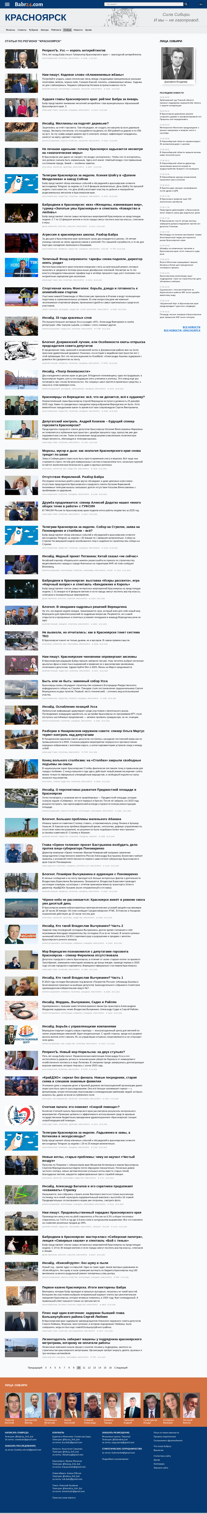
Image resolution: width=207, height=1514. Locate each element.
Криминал (62, 249)
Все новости (191, 327)
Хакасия (93, 836)
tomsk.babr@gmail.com (73, 1491)
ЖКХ (60, 280)
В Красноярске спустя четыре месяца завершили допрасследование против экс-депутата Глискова (180, 223)
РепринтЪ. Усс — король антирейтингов (74, 50)
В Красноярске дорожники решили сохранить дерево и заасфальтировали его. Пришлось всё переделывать (181, 116)
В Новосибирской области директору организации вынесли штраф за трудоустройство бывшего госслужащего (179, 166)
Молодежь (64, 309)
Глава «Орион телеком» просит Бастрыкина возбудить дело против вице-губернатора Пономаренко (89, 846)
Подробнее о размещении (115, 1459)
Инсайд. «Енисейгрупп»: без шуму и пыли (75, 1263)
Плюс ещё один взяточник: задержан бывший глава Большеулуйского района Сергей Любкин (83, 1314)
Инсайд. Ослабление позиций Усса (69, 706)
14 (99, 1368)
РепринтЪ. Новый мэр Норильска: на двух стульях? (83, 1052)
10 (78, 1368)
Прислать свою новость (64, 1498)
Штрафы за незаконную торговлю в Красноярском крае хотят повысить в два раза (180, 251)
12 (89, 1368)
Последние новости (172, 93)
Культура (62, 226)
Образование (78, 389)
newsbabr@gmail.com (25, 1439)
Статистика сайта (162, 1456)
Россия (104, 249)
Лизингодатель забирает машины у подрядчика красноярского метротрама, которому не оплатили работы (92, 1341)
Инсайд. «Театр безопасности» (66, 371)
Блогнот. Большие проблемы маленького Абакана (81, 819)
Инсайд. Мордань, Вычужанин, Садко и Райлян (79, 1002)
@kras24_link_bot (71, 1464)
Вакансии (158, 1450)
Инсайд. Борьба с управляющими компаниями (79, 1026)
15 (105, 1368)
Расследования (60, 1099)
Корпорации (64, 89)
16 (110, 1368)
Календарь (159, 1464)
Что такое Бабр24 (162, 1446)
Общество (63, 196)
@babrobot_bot (120, 1439)
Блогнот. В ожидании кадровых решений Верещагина (84, 607)
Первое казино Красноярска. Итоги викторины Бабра (84, 1287)
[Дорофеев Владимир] (177, 64)
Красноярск (73, 58)
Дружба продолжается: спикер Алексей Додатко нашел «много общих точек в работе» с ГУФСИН (91, 504)
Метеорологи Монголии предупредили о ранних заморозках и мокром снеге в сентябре (179, 130)
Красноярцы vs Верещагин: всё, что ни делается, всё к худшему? (93, 397)
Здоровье (67, 167)
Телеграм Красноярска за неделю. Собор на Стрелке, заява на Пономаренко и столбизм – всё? (91, 528)
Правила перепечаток (165, 1436)
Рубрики (33, 30)
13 (94, 1368)
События (71, 226)
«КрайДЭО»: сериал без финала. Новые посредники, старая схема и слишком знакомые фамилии (89, 1079)
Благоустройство (69, 141)
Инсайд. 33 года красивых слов (67, 317)
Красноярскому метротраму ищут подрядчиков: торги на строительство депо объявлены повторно (180, 278)
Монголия (91, 309)
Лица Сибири (171, 41)
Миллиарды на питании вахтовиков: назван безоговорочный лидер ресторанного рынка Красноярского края (181, 237)
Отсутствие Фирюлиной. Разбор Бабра (73, 477)
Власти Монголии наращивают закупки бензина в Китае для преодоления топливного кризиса (178, 265)
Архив (88, 30)
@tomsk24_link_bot (72, 1488)
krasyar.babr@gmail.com (74, 1467)
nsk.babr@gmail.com (72, 1479)
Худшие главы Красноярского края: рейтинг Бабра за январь (90, 99)
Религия (72, 698)
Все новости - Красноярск (182, 330)
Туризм (56, 781)
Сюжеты (22, 30)
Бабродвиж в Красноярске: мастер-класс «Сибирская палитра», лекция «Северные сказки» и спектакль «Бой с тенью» (92, 1238)
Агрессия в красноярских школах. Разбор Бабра (80, 234)
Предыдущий (35, 1368)
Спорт (83, 309)
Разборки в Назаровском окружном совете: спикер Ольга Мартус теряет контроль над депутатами (93, 732)
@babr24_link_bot (24, 1436)
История (62, 1305)
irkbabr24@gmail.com (72, 1455)
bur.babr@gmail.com (72, 1442)
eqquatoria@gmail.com (123, 1442)
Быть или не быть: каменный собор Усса (75, 681)
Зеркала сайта (161, 1468)
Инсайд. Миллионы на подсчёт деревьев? (75, 123)
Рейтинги (56, 30)
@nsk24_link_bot (71, 1476)
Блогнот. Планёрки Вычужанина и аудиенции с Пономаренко (90, 874)
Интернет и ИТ (82, 866)
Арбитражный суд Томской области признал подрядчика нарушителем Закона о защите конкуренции (180, 103)
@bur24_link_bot (71, 1439)
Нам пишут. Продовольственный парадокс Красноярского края (91, 1212)
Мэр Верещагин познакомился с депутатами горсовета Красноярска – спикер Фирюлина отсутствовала (85, 953)
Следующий (120, 1368)
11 (84, 1368)
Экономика (88, 570)
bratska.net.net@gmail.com (28, 1450)
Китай (110, 570)
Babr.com (29, 4)
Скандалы (75, 89)
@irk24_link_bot (71, 1452)
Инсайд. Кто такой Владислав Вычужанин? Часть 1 (82, 977)
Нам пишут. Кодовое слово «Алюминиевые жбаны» (83, 74)
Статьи (67, 30)
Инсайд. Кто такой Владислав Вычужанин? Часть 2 (82, 926)
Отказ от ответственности (166, 1433)
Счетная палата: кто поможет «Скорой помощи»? (81, 1107)
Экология (85, 89)
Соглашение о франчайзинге (168, 1440)
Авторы (45, 30)
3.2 (22, 1508)
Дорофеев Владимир (175, 82)
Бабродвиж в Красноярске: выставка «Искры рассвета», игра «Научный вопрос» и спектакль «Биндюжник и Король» (90, 582)
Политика (62, 58)
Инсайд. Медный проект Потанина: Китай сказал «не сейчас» (90, 556)
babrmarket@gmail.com (123, 1453)
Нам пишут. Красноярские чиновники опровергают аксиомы (89, 656)
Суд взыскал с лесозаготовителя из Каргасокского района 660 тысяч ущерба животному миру (179, 292)
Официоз (63, 624)
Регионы (10, 30)
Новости (78, 30)
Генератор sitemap (69, 1508)
